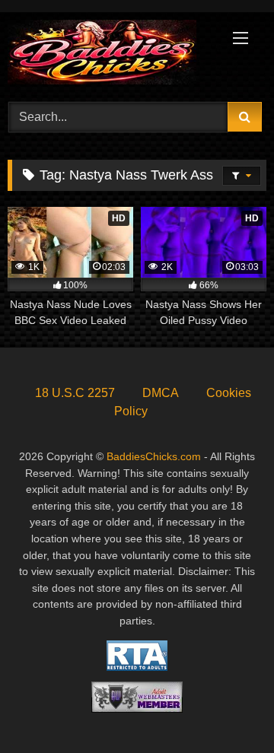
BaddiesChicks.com (154, 456)
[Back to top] (227, 708)
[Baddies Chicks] (112, 55)
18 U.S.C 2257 (75, 392)
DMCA (160, 392)
